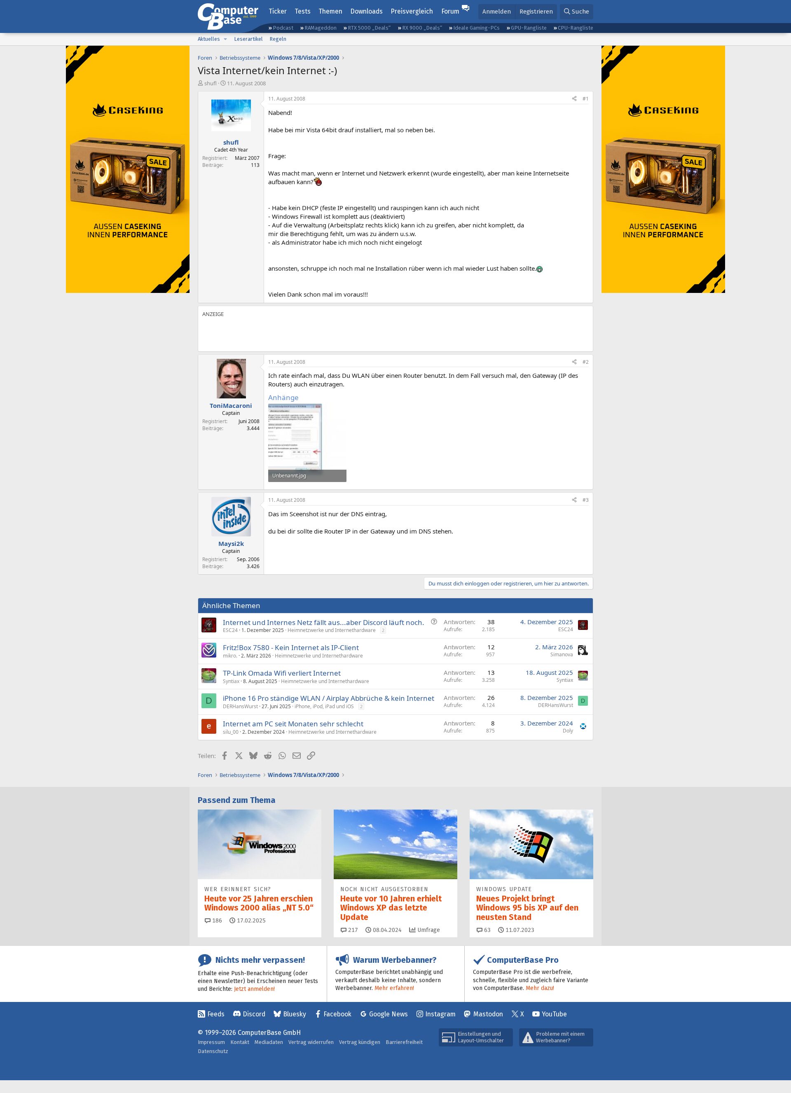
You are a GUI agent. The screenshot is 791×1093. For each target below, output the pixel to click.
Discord (254, 1014)
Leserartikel (248, 39)
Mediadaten (269, 1042)
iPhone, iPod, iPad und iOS (324, 706)
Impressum (211, 1042)
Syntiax (231, 681)
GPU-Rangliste (529, 28)
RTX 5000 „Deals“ (369, 28)
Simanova (561, 654)
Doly (568, 730)
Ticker (278, 11)
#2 (586, 361)
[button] (225, 39)
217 (352, 930)
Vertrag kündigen (359, 1042)
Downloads (366, 11)
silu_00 (231, 731)
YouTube (554, 1014)
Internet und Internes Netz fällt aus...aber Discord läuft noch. (323, 622)
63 (486, 930)
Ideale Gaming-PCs (476, 28)
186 (216, 920)
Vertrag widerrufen (311, 1042)
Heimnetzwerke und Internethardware (332, 630)
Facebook (337, 1014)
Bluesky (294, 1014)
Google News (388, 1014)
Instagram (440, 1014)
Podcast (283, 28)
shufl (210, 83)
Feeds (216, 1014)
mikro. (230, 655)
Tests (303, 11)
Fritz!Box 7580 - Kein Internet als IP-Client (291, 647)
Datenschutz (213, 1051)
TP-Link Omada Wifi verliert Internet (282, 673)
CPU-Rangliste (575, 28)
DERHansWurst (240, 706)
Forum (450, 11)
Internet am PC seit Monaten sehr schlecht (293, 723)
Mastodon (488, 1014)
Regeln (277, 39)
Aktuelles (209, 39)
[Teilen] (574, 99)
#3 (586, 499)
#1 (586, 98)
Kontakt (239, 1042)
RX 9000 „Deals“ (422, 28)
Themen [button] (330, 11)
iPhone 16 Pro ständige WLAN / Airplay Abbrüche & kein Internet (328, 698)
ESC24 (230, 630)
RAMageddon (320, 28)
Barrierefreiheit (404, 1042)
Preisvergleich (412, 11)
